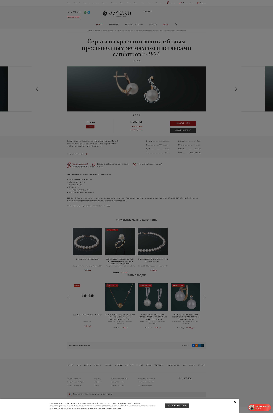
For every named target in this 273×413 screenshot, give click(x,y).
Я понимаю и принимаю (177, 406)
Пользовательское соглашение (109, 408)
